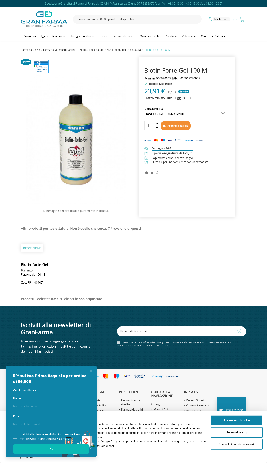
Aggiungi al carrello (178, 125)
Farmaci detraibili (132, 410)
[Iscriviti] (241, 331)
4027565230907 (186, 78)
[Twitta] (152, 173)
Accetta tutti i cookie (237, 420)
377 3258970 (145, 3)
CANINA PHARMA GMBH (168, 114)
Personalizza (234, 432)
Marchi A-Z (160, 409)
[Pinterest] (157, 173)
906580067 (158, 78)
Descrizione (32, 248)
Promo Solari (195, 400)
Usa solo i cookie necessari (236, 444)
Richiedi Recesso (231, 410)
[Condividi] (146, 173)
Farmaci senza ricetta (130, 402)
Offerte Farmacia (197, 405)
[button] (213, 36)
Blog (156, 404)
